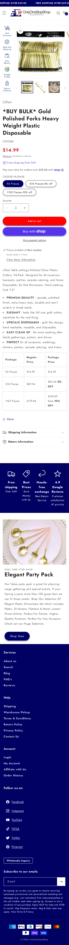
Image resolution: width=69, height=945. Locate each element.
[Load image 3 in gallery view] (54, 87)
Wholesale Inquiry (18, 860)
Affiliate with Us (15, 769)
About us (10, 661)
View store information (21, 260)
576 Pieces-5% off (40, 184)
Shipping (7, 156)
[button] (4, 13)
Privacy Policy (13, 730)
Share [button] (10, 419)
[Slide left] (16, 88)
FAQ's (8, 679)
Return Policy (13, 724)
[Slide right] (65, 88)
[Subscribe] (61, 881)
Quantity (7, 200)
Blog (7, 673)
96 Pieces (13, 184)
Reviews (9, 685)
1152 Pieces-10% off (19, 192)
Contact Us (11, 737)
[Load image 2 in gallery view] (40, 87)
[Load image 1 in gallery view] (27, 87)
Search (8, 667)
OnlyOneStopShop (39, 939)
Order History (13, 775)
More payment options (34, 240)
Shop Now (17, 636)
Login (7, 757)
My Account (12, 763)
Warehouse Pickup (17, 712)
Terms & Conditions (17, 718)
